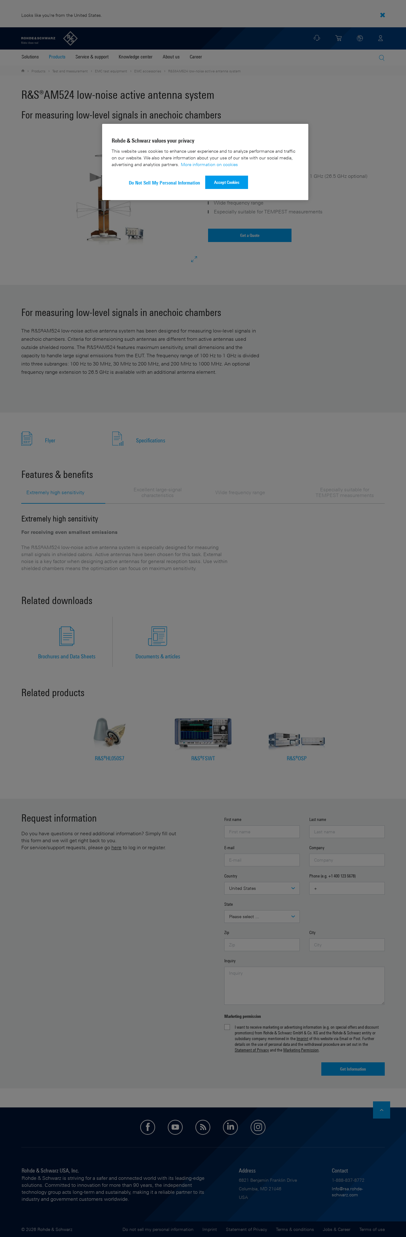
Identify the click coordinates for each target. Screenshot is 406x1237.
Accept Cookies (226, 182)
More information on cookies (209, 164)
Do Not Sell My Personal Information (164, 183)
